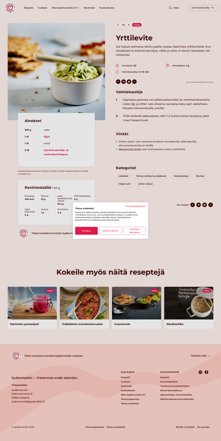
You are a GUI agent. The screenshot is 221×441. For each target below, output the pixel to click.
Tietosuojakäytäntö (135, 206)
